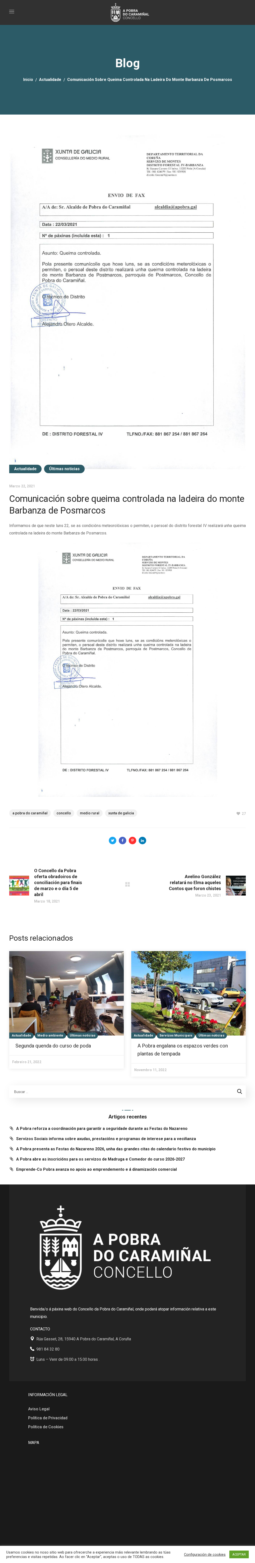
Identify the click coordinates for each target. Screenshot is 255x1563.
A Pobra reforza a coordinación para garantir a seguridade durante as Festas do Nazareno (102, 1128)
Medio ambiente (50, 1035)
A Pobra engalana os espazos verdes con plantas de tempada (182, 1050)
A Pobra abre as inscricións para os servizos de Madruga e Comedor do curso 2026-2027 (100, 1159)
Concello (64, 813)
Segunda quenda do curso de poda (53, 1046)
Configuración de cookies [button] (205, 1554)
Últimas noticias (64, 468)
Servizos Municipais (175, 1035)
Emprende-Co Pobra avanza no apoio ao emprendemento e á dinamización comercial (96, 1169)
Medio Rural (89, 813)
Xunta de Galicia (121, 813)
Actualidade (50, 79)
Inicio (28, 79)
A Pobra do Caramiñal (30, 813)
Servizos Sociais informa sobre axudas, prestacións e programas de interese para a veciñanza (106, 1138)
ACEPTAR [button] (239, 1554)
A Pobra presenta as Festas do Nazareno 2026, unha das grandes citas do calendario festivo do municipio (116, 1149)
